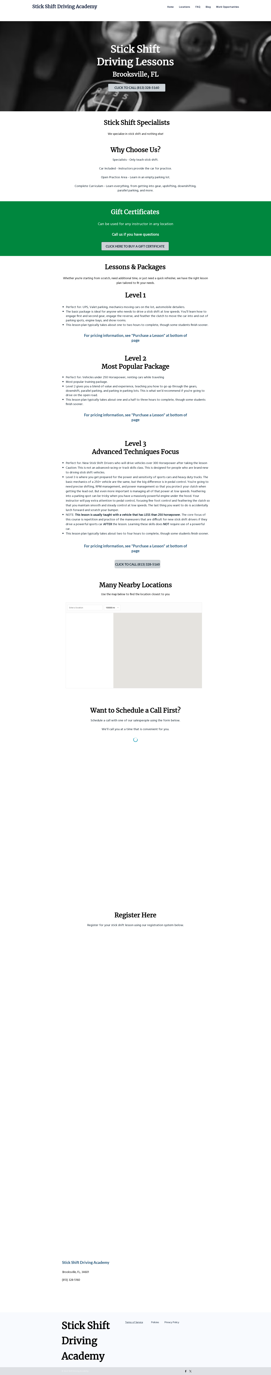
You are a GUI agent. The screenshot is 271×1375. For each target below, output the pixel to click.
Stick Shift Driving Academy (64, 6)
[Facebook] (185, 1371)
